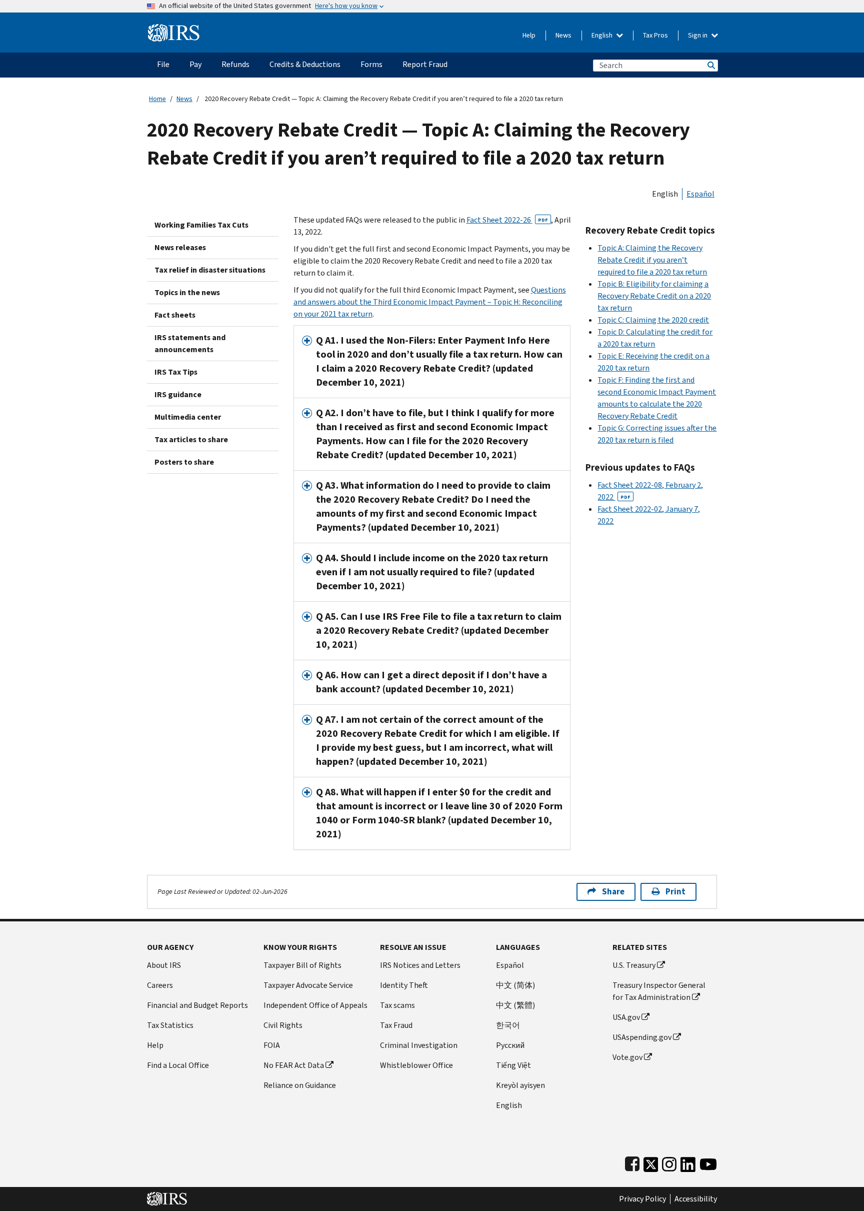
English (603, 35)
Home (157, 99)
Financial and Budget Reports (197, 1005)
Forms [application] (371, 64)
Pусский (510, 1045)
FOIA (272, 1045)
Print (676, 891)
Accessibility (695, 1199)
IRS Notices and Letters (420, 965)
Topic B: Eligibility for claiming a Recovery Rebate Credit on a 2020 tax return (654, 296)
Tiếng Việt (513, 1065)
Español (700, 194)
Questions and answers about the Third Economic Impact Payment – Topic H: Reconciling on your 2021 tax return (430, 302)
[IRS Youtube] (708, 1162)
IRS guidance (178, 394)
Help (529, 35)
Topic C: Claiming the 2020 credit (653, 320)
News (564, 35)
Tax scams (397, 1005)
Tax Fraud (396, 1025)
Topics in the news (187, 292)
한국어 (508, 1025)
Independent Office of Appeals (316, 1005)
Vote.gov (627, 1057)
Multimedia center (187, 417)
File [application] (163, 64)
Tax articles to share (191, 439)
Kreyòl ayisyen (520, 1085)
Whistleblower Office (416, 1065)
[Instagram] (669, 1162)
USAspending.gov (642, 1037)
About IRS (164, 965)
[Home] (174, 29)
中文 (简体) (515, 985)
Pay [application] (196, 64)
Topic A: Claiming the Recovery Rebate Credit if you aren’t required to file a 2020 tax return (652, 260)
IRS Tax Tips (176, 372)
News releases (180, 247)
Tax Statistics (170, 1025)
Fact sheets (175, 315)
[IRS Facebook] (632, 1162)
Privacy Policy (642, 1199)
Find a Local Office (178, 1065)
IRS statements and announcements (190, 343)
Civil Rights (283, 1025)
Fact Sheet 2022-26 (507, 220)
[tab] (432, 362)
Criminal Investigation (419, 1045)
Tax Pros (655, 35)
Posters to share (184, 462)
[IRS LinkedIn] (688, 1162)
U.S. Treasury (634, 965)
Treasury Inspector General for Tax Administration (659, 991)
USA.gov (626, 1017)
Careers (160, 985)
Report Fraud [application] (425, 64)
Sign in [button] (698, 35)
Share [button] (613, 891)
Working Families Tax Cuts (201, 225)
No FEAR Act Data (294, 1065)
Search (710, 65)
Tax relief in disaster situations (210, 270)
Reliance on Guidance (300, 1085)
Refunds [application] (236, 64)
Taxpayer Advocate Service (308, 985)
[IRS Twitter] (651, 1162)
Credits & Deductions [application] (305, 64)
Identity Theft (404, 985)
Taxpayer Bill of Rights (303, 965)
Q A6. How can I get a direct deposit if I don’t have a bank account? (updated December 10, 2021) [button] (431, 682)
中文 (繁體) (515, 1005)
